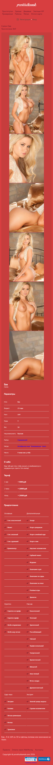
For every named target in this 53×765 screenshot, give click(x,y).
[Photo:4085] (26, 158)
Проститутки (7, 11)
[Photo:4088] (26, 306)
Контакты (39, 750)
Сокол (44, 446)
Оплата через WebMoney (22, 750)
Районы (18, 14)
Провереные (7, 14)
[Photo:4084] (26, 109)
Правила (6, 750)
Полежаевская (36, 446)
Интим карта (36, 14)
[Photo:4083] (26, 59)
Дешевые (27, 11)
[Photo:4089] (26, 355)
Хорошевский (22, 440)
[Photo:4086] (26, 207)
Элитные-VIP (38, 11)
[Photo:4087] (26, 256)
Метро (26, 14)
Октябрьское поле (24, 446)
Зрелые (18, 11)
